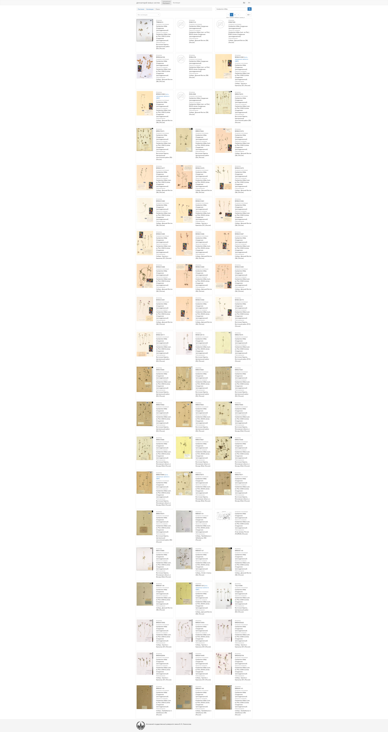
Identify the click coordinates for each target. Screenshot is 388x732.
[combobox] (148, 14)
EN (249, 3)
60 (248, 15)
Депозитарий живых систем (148, 2)
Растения (141, 9)
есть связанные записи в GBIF (241, 59)
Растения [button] (166, 3)
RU (244, 3)
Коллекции (176, 3)
